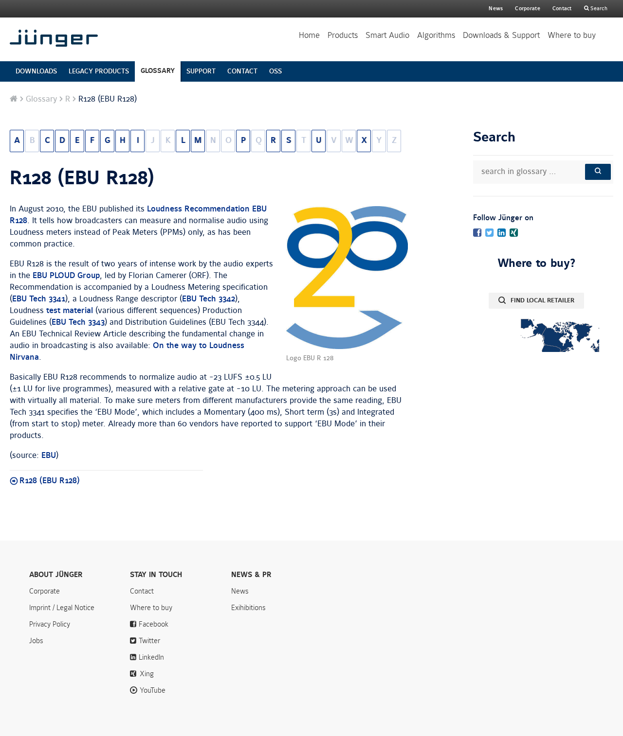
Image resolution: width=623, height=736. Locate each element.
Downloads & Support (501, 35)
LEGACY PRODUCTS (99, 71)
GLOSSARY (158, 71)
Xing (147, 673)
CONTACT (242, 71)
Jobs (36, 640)
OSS (275, 71)
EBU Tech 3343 (78, 322)
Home (309, 35)
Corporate (44, 591)
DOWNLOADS (36, 71)
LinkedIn (151, 657)
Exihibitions (248, 607)
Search (598, 8)
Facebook (153, 624)
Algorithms (436, 35)
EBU (48, 455)
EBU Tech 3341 (38, 299)
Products (343, 35)
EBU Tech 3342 (208, 299)
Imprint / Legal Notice (61, 607)
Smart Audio (387, 35)
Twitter (149, 640)
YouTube (152, 690)
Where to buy (572, 35)
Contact (562, 8)
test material (69, 310)
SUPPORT (201, 71)
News (496, 8)
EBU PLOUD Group (66, 275)
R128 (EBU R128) (82, 178)
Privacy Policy (49, 624)
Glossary (41, 99)
